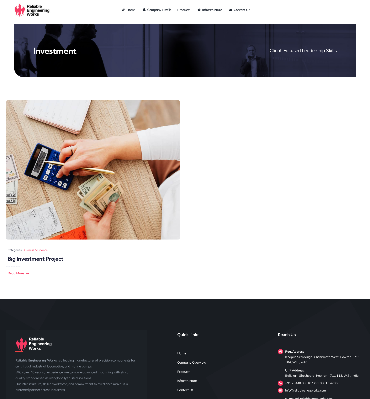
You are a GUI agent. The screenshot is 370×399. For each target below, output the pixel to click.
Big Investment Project (35, 258)
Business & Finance (35, 250)
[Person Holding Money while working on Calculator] (93, 102)
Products (183, 372)
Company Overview (191, 362)
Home (181, 353)
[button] (18, 273)
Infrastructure (187, 381)
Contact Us (185, 390)
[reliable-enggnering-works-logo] (32, 5)
